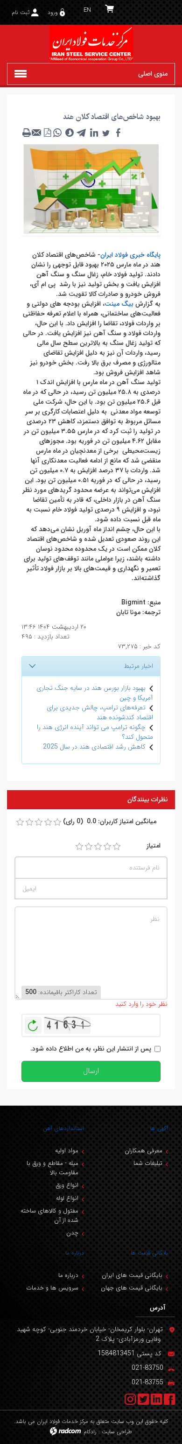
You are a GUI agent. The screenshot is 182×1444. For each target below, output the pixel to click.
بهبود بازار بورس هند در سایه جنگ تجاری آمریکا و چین (94, 693)
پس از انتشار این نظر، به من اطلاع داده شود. (90, 1049)
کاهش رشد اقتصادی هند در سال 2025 (94, 747)
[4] (107, 846)
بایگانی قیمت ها (149, 1252)
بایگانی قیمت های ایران (132, 1275)
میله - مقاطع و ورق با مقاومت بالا (52, 1168)
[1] (79, 846)
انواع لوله (67, 1198)
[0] (20, 822)
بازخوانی (33, 1023)
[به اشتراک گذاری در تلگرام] (81, 132)
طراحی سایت (117, 1431)
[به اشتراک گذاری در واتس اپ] (57, 132)
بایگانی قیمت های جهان (131, 1288)
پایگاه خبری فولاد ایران (130, 255)
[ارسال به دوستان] (37, 132)
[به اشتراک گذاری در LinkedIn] (94, 132)
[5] (116, 846)
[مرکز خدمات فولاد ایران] (91, 44)
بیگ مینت (119, 304)
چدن (72, 1233)
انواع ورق (67, 1185)
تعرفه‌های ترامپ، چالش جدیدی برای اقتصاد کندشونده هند (100, 712)
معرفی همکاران (143, 1151)
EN (87, 10)
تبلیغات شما (147, 1163)
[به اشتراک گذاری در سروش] (69, 132)
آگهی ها (159, 1128)
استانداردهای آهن (63, 1128)
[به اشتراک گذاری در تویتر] (106, 132)
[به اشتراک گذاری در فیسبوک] (118, 132)
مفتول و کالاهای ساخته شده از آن (49, 1215)
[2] (88, 846)
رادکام (90, 1431)
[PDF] (47, 132)
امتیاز (154, 846)
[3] (98, 846)
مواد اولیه (66, 1151)
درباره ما (74, 1252)
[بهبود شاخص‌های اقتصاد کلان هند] (91, 188)
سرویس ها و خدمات (52, 1288)
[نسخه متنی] (26, 132)
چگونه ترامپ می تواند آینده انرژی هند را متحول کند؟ (95, 732)
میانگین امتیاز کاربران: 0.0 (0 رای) (109, 822)
